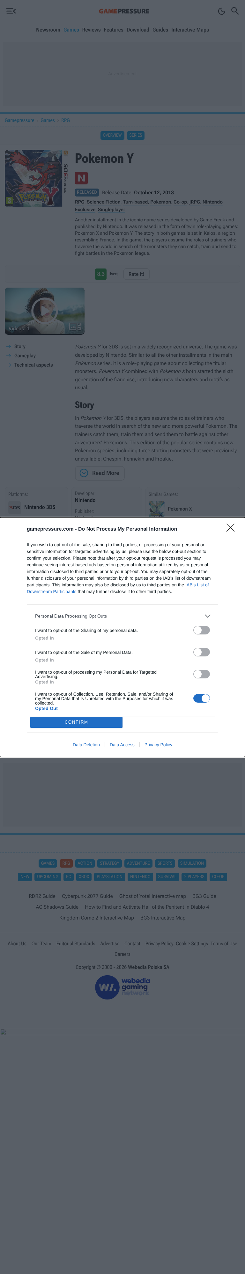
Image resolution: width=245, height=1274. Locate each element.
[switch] (201, 630)
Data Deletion (86, 744)
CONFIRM (76, 722)
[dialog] (122, 637)
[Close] (232, 530)
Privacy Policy (158, 744)
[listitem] (122, 616)
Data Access (122, 744)
